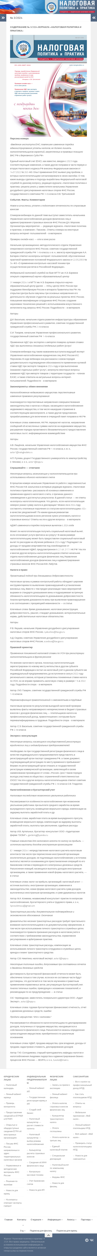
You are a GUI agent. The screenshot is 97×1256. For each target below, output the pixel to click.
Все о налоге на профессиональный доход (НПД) (82, 1085)
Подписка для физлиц (41, 1230)
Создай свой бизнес (34, 1111)
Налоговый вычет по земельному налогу (59, 1168)
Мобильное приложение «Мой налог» (81, 1115)
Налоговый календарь (10, 1086)
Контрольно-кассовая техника (35, 1173)
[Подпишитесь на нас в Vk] (91, 1240)
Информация (54, 1219)
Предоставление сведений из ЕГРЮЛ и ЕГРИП (13, 1115)
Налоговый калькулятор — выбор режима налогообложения (35, 1139)
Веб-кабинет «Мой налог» (83, 1135)
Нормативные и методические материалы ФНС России (12, 1170)
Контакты (21, 1219)
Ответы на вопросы (79, 1105)
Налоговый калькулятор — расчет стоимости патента (35, 1123)
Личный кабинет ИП (35, 1090)
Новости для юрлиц (11, 1192)
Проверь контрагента (9, 1105)
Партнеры (86, 1219)
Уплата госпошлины (56, 1130)
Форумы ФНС (58, 1177)
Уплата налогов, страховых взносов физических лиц (59, 1106)
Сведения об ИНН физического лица (36, 1164)
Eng (21, 1230)
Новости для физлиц (57, 1185)
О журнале (36, 1219)
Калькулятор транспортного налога (57, 1119)
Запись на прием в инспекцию (60, 1086)
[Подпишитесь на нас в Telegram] (87, 1240)
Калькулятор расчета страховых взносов (36, 1153)
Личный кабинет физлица (58, 1096)
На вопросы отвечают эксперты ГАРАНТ (13, 1203)
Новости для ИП (37, 1190)
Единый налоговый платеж (58, 1148)
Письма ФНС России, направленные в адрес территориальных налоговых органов (13, 1151)
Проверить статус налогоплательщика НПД (82, 1146)
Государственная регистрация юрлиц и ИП (37, 1100)
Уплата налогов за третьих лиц (59, 1139)
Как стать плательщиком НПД (82, 1096)
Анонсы (71, 1219)
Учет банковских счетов (35, 1182)
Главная (9, 1219)
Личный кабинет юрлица (12, 1096)
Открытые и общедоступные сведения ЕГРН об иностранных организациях (12, 1131)
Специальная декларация (57, 1157)
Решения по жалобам (10, 1183)
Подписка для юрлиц (66, 1230)
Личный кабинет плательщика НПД (81, 1126)
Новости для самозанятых (80, 1157)
